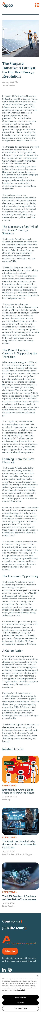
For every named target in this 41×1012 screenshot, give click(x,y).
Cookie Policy (21, 990)
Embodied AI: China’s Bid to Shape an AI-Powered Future (18, 791)
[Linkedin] (4, 970)
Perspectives (9, 785)
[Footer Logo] (19, 940)
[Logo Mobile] (5, 5)
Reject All (20, 1003)
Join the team (13, 928)
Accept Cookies (20, 997)
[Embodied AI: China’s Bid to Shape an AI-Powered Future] (20, 769)
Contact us (11, 921)
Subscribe (10, 951)
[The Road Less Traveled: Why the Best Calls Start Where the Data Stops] (20, 821)
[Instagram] (10, 970)
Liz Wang (6, 799)
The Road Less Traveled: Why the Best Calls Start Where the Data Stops (19, 844)
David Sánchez (9, 906)
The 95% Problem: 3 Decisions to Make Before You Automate (19, 897)
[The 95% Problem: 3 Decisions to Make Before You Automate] (20, 876)
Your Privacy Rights (20, 1008)
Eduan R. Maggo (24, 854)
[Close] (37, 975)
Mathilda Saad (8, 854)
